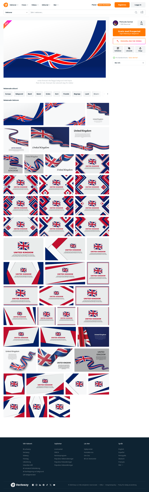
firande (66, 94)
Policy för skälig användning (127, 485)
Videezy (26, 455)
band (30, 94)
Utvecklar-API (28, 465)
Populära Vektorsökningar (63, 459)
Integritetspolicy (110, 485)
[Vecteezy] (6, 5)
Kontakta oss (88, 452)
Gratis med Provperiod (129, 32)
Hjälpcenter (88, 449)
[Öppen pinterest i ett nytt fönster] (43, 485)
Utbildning (27, 462)
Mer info (117, 63)
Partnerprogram (60, 455)
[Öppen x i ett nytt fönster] (51, 485)
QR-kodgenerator (29, 475)
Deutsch (121, 459)
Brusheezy (27, 449)
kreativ (96, 94)
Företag (26, 459)
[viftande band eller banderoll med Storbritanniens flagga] (16, 140)
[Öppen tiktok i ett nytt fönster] (47, 485)
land (87, 94)
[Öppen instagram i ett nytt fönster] (36, 485)
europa (8, 94)
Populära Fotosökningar (63, 462)
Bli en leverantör (90, 459)
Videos (34, 5)
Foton (24, 5)
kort (56, 94)
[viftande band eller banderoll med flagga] (13, 163)
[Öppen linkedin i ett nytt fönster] (40, 485)
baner (39, 94)
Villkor (101, 485)
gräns (48, 94)
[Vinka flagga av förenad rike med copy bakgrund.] (93, 337)
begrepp (77, 94)
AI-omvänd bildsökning (31, 468)
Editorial (45, 5)
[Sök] (136, 12)
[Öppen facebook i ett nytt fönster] (33, 485)
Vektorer (13, 5)
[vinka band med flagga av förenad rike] (98, 114)
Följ (141, 24)
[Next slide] (105, 94)
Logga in (138, 5)
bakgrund (19, 94)
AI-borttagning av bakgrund (33, 471)
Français (121, 462)
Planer (94, 5)
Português (122, 455)
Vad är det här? (133, 58)
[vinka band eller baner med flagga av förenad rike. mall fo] (90, 140)
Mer (55, 5)
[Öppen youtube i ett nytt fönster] (54, 485)
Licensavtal (58, 449)
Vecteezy (26, 452)
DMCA (56, 452)
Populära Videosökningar (63, 465)
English (121, 449)
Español (121, 452)
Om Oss (87, 455)
